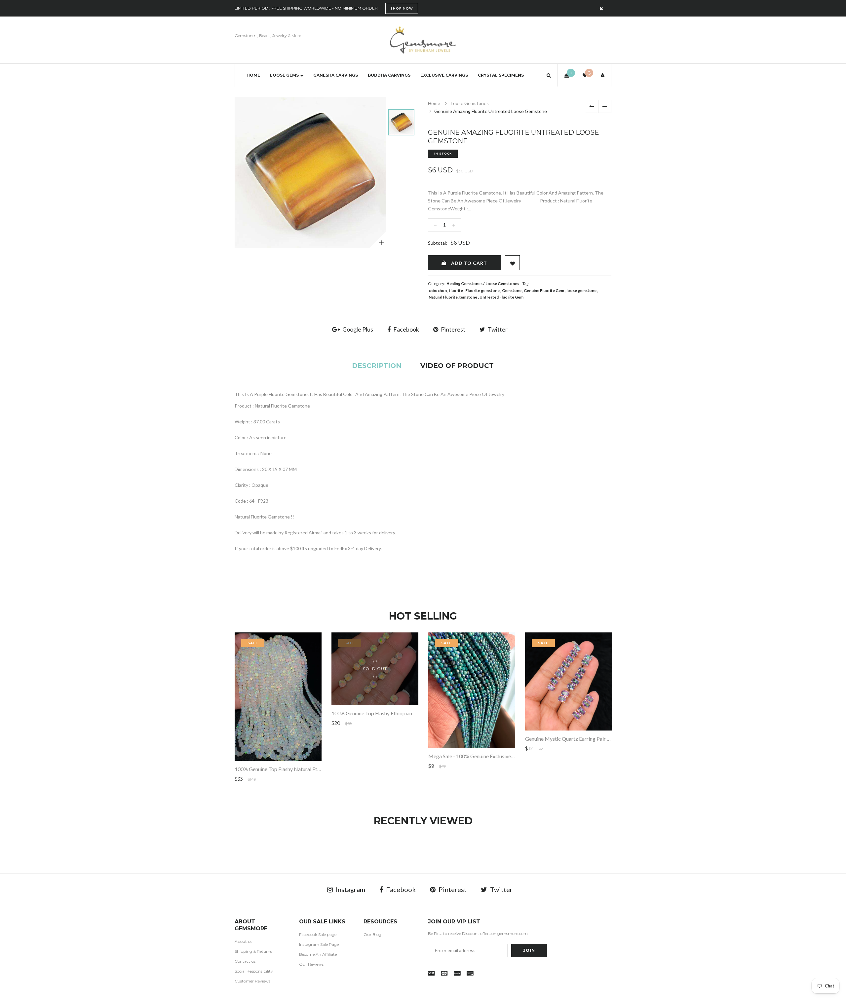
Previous (591, 106)
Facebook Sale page (317, 934)
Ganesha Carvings (335, 75)
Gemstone (511, 290)
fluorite (456, 290)
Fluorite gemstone (482, 290)
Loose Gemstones (470, 103)
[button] (549, 75)
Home (253, 75)
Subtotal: (437, 243)
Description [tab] (377, 366)
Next (604, 106)
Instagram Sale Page (319, 944)
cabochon (438, 290)
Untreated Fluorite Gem (501, 297)
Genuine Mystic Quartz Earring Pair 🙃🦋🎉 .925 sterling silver (597, 738)
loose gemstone (581, 290)
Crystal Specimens (501, 75)
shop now (402, 8)
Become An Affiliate (318, 954)
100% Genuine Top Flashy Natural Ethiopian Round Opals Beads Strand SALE (321, 769)
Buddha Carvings (389, 75)
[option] (310, 172)
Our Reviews (311, 964)
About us (243, 941)
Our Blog (372, 934)
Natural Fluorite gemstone (453, 297)
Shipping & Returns (253, 951)
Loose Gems (284, 75)
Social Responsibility (254, 971)
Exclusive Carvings (444, 75)
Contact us (245, 961)
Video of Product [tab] (457, 366)
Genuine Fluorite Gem (544, 290)
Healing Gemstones (464, 283)
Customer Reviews (252, 981)
